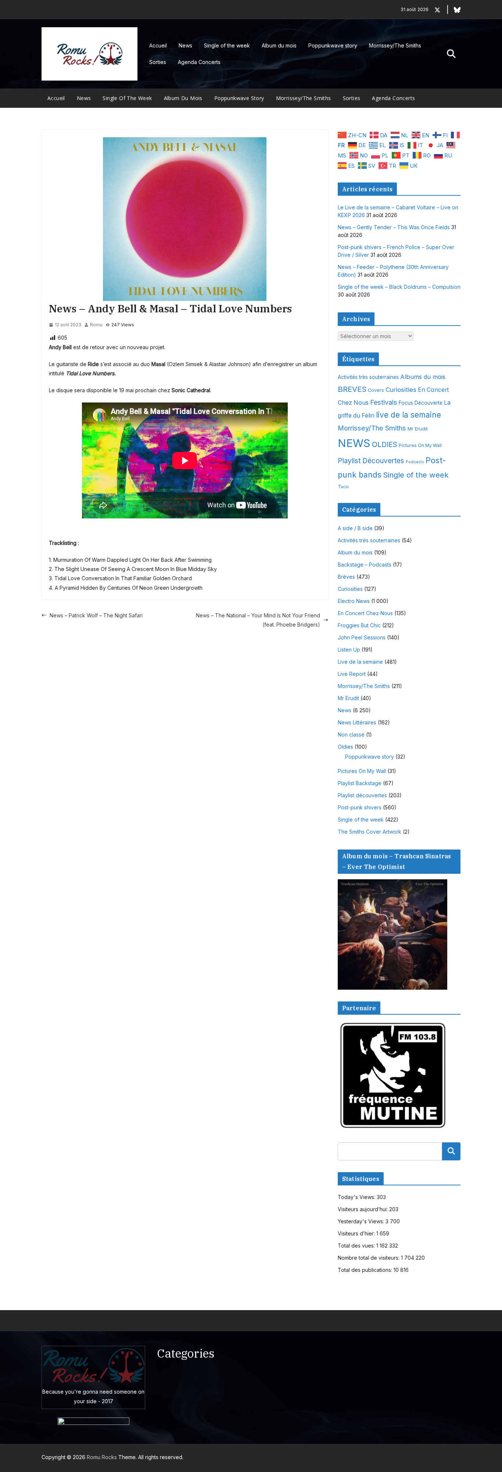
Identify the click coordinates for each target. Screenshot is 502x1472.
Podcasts (415, 462)
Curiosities (401, 389)
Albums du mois (422, 376)
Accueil (158, 45)
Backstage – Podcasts (364, 564)
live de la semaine (408, 414)
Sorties (157, 62)
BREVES (352, 389)
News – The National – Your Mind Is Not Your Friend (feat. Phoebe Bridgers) (258, 620)
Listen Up (349, 649)
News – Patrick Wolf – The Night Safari (96, 615)
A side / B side (355, 528)
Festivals (383, 402)
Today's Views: (357, 1197)
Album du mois (279, 45)
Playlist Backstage (359, 783)
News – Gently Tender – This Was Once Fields (394, 227)
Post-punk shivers (359, 807)
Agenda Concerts (199, 62)
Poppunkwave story (332, 45)
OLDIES (384, 444)
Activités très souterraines (368, 377)
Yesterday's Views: (362, 1221)
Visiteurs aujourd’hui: (363, 1209)
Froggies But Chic (359, 625)
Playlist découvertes (362, 795)
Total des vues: (357, 1245)
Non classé (351, 734)
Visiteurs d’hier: (357, 1233)
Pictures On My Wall (420, 445)
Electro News (354, 601)
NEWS (354, 443)
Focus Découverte (420, 403)
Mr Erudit (418, 429)
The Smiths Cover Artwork (369, 832)
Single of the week (227, 45)
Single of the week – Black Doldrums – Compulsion (399, 287)
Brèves (346, 577)
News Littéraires (357, 722)
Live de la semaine (360, 662)
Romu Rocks (102, 1457)
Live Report (352, 674)
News (185, 45)
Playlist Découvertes (371, 461)
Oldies (345, 747)
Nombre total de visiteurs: (369, 1258)
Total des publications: (366, 1270)
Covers (376, 390)
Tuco (343, 486)
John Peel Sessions (362, 637)
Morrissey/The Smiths (395, 45)
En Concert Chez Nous (365, 613)
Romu (96, 324)
